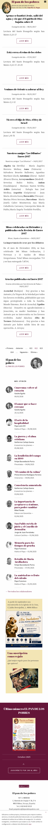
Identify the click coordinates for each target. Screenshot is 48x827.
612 (36, 348)
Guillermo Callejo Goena (24, 442)
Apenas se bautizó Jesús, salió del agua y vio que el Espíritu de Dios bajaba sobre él (24, 18)
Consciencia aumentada (28, 485)
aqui (30, 824)
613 (41, 348)
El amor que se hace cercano (25, 405)
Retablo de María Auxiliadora (24, 560)
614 (12, 352)
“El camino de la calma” (27, 471)
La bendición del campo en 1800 (27, 457)
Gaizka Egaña (19, 393)
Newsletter (24, 786)
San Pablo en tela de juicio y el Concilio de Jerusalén (26, 526)
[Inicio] (6, 8)
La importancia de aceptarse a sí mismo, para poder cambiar (26, 504)
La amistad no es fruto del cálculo (26, 577)
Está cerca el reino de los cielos (24, 52)
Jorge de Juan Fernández (24, 532)
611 (31, 348)
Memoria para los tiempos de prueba (24, 544)
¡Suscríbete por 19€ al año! (24, 770)
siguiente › (24, 352)
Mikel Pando (19, 510)
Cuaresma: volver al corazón (25, 389)
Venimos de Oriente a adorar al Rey (24, 89)
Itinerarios (18, 478)
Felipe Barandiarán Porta (24, 461)
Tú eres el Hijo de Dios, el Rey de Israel (24, 121)
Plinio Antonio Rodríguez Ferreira (27, 475)
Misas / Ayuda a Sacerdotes (18, 238)
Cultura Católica (20, 535)
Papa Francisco (20, 548)
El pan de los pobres (25, 2)
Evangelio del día (18, 27)
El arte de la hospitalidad (21, 421)
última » (34, 352)
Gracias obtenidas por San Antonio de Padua (23, 284)
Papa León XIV (20, 426)
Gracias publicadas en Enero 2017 (24, 279)
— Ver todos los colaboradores (19, 591)
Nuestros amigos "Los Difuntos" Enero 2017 (24, 155)
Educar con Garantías (22, 513)
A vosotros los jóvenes (23, 445)
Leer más (24, 40)
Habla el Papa (19, 429)
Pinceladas (18, 464)
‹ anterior (19, 348)
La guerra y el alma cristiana (25, 438)
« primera (9, 348)
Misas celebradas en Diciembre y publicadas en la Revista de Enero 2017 (24, 230)
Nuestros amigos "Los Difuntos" (18, 161)
